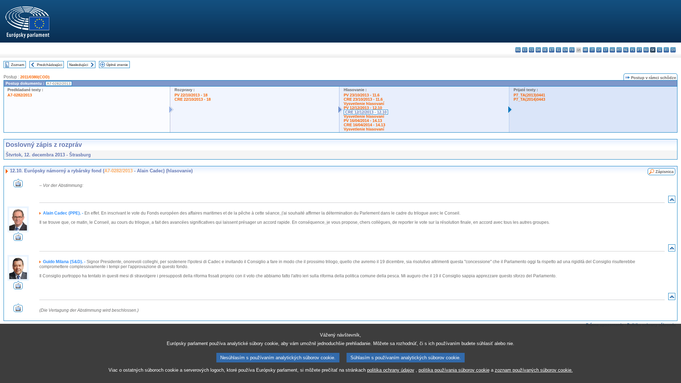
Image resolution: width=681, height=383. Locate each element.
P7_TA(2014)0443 (529, 99)
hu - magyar (612, 49)
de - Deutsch (545, 49)
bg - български (518, 49)
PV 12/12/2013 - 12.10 (363, 108)
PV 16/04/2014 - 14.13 (363, 120)
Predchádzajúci (49, 65)
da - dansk (538, 49)
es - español (524, 49)
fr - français (572, 49)
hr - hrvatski (585, 49)
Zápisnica (664, 172)
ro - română (646, 49)
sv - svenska (673, 49)
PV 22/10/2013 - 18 (191, 95)
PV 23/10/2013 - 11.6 (362, 95)
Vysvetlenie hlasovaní (364, 103)
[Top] (672, 201)
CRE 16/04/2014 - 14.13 (364, 125)
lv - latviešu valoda (599, 49)
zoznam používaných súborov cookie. (534, 370)
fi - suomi (666, 49)
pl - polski (632, 49)
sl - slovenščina (659, 49)
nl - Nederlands (626, 49)
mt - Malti (619, 49)
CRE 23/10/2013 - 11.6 (363, 99)
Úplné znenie (117, 65)
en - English (565, 49)
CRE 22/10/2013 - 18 (193, 99)
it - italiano (592, 49)
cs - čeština (531, 49)
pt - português (639, 49)
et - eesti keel (551, 49)
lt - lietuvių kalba (605, 49)
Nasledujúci (78, 65)
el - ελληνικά (558, 49)
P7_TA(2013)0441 (529, 95)
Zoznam (17, 65)
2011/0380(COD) (35, 77)
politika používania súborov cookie (454, 370)
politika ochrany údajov (390, 370)
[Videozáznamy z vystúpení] (18, 185)
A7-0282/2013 (19, 95)
